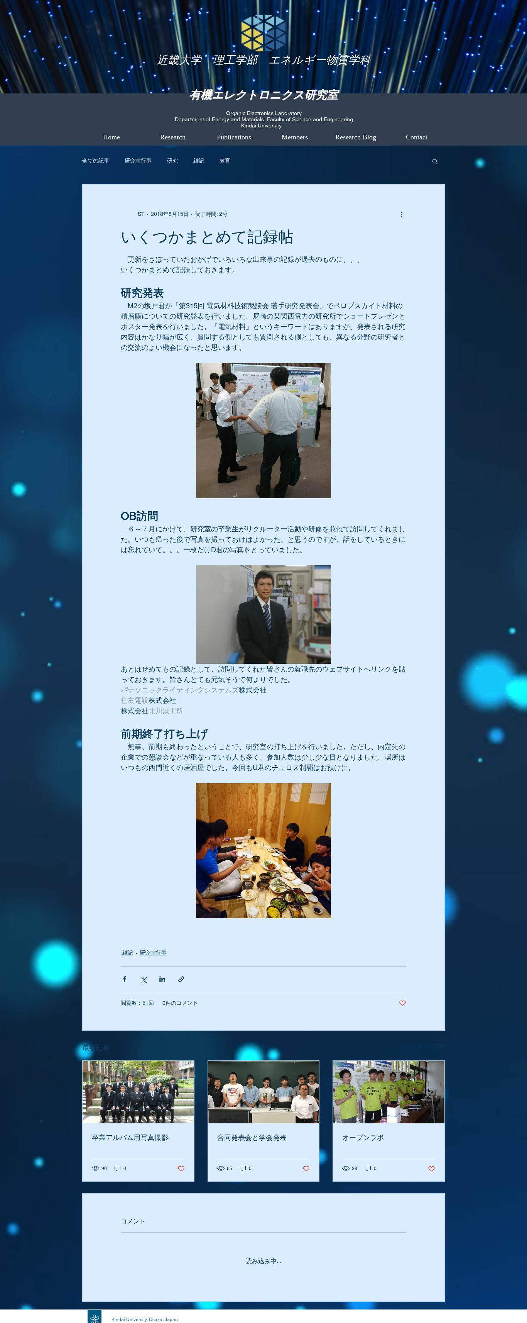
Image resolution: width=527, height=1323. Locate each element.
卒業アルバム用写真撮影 (130, 1137)
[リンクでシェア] (181, 979)
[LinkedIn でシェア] (162, 979)
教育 (225, 161)
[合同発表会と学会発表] (263, 1092)
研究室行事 (138, 161)
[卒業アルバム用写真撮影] (138, 1092)
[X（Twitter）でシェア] (143, 979)
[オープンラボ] (388, 1092)
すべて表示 (431, 1046)
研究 (172, 161)
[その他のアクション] (401, 214)
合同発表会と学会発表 (252, 1137)
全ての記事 (95, 161)
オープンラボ (363, 1137)
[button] (435, 161)
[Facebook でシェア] (124, 979)
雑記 (198, 161)
